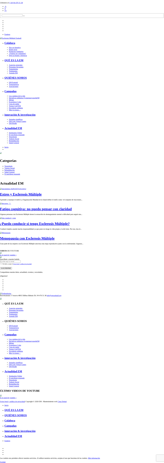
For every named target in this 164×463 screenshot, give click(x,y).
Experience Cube (15, 102)
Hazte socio (13, 50)
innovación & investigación (19, 114)
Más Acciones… (15, 110)
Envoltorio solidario (16, 108)
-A (5, 6)
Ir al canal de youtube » (8, 255)
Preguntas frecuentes (16, 67)
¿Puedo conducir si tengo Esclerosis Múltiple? (35, 224)
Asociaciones (13, 86)
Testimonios (13, 71)
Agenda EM (13, 73)
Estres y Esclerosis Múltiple (21, 194)
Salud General (14, 143)
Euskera (7, 34)
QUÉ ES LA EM (13, 60)
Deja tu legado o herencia (18, 56)
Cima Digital (62, 401)
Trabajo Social (14, 139)
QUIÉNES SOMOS (15, 77)
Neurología (13, 137)
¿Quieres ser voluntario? (17, 54)
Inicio (6, 147)
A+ (5, 10)
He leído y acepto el (17, 264)
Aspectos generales (15, 65)
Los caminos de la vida (17, 96)
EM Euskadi (13, 82)
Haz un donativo (15, 48)
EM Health (13, 123)
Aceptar (3, 462)
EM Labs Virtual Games (17, 121)
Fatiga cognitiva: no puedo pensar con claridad (36, 209)
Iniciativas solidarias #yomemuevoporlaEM (24, 98)
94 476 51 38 (16, 3)
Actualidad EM (13, 128)
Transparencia (14, 84)
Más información (94, 458)
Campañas (10, 91)
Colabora (9, 42)
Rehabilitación (14, 141)
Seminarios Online (15, 133)
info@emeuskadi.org (54, 295)
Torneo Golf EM (15, 106)
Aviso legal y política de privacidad (22, 264)
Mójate (11, 100)
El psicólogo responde (17, 135)
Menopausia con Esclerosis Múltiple (27, 238)
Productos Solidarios (16, 52)
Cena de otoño (14, 104)
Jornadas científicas (16, 119)
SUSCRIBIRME (6, 268)
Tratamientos (13, 69)
